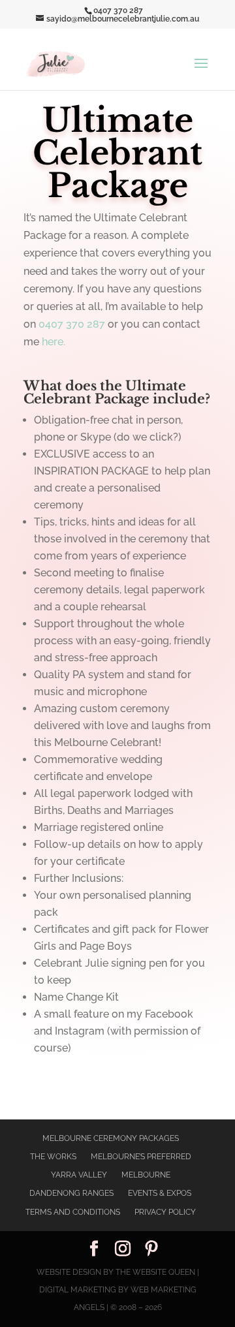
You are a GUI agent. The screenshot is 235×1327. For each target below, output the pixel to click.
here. (53, 342)
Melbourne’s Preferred (141, 1156)
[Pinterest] (151, 1249)
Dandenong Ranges (71, 1193)
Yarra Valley (79, 1174)
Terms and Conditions (72, 1212)
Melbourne (145, 1174)
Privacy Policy (165, 1212)
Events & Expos (159, 1193)
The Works (53, 1156)
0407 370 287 (73, 324)
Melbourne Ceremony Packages (110, 1138)
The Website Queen (155, 1272)
